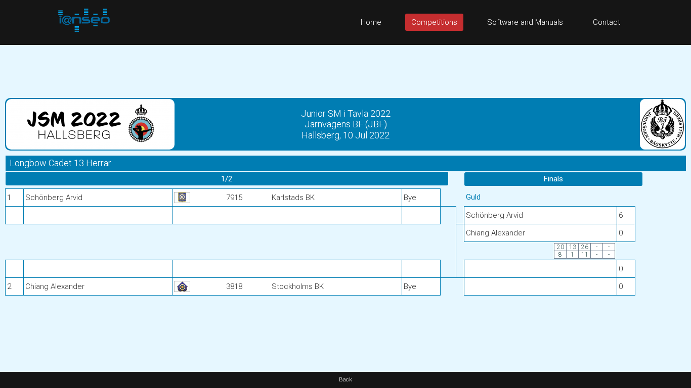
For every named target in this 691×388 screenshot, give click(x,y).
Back (345, 379)
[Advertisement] (345, 67)
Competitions (434, 22)
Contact (606, 22)
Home (371, 22)
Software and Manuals (525, 22)
